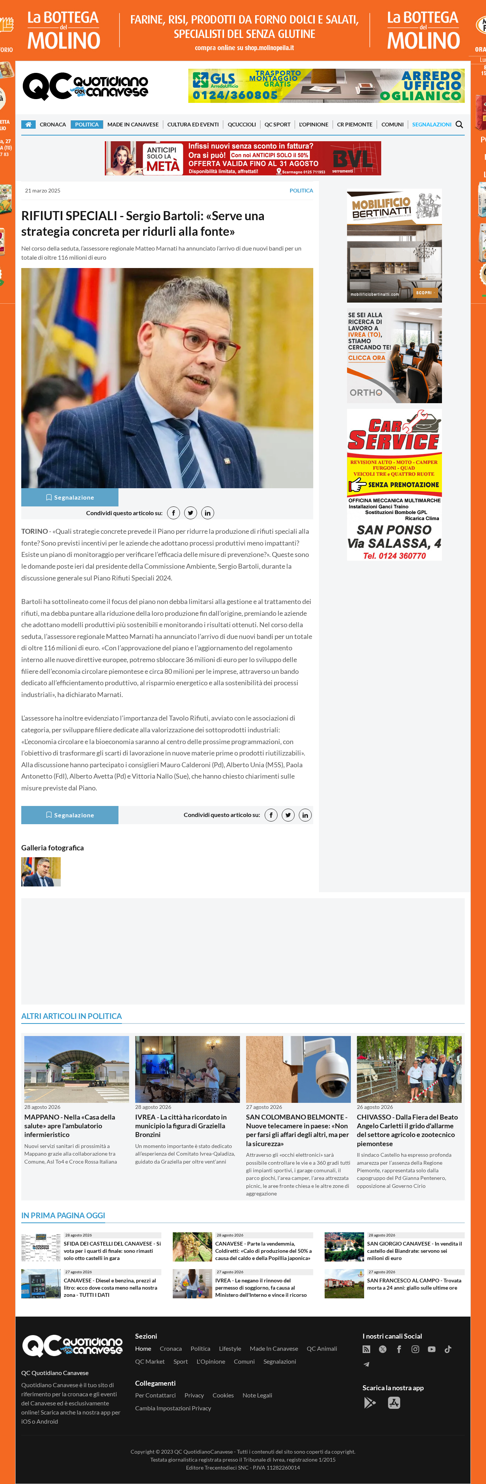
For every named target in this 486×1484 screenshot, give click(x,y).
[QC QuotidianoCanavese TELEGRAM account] (366, 1363)
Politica (87, 124)
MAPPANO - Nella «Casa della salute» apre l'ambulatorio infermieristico (69, 1126)
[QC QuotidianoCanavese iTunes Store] (394, 1402)
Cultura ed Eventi (193, 124)
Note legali (257, 1395)
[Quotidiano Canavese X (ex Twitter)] (383, 1348)
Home (143, 1348)
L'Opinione (313, 124)
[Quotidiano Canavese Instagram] (415, 1348)
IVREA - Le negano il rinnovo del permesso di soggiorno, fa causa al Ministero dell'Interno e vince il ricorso (261, 1287)
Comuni (393, 124)
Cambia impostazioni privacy (173, 1407)
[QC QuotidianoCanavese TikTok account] (448, 1348)
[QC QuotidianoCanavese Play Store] (370, 1402)
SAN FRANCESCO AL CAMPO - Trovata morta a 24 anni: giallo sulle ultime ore (414, 1284)
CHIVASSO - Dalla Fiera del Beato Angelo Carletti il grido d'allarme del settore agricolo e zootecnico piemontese (407, 1130)
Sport (181, 1361)
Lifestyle (230, 1348)
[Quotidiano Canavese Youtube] (432, 1348)
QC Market (150, 1361)
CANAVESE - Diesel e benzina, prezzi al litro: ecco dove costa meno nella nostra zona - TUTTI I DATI (110, 1287)
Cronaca (53, 124)
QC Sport (277, 124)
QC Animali (322, 1348)
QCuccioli (242, 124)
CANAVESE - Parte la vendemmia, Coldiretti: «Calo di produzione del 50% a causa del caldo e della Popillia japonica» (263, 1250)
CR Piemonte (354, 124)
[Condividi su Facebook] (173, 512)
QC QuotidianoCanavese (203, 1451)
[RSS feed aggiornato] (366, 1348)
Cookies (223, 1395)
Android (47, 1421)
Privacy (194, 1395)
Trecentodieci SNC (227, 1467)
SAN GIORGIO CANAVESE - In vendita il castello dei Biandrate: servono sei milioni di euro (414, 1250)
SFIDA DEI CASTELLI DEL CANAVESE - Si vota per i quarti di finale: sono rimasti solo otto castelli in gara (112, 1250)
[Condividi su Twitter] (190, 512)
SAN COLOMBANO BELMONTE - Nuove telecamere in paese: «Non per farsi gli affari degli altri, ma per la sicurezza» (297, 1130)
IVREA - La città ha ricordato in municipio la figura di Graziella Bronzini (181, 1126)
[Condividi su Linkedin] (207, 512)
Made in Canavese (133, 124)
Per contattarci (155, 1395)
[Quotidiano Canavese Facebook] (399, 1348)
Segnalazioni (431, 124)
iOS (26, 1421)
